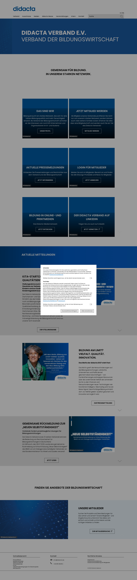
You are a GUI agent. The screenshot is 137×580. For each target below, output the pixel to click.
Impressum (61, 301)
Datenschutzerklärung (56, 275)
